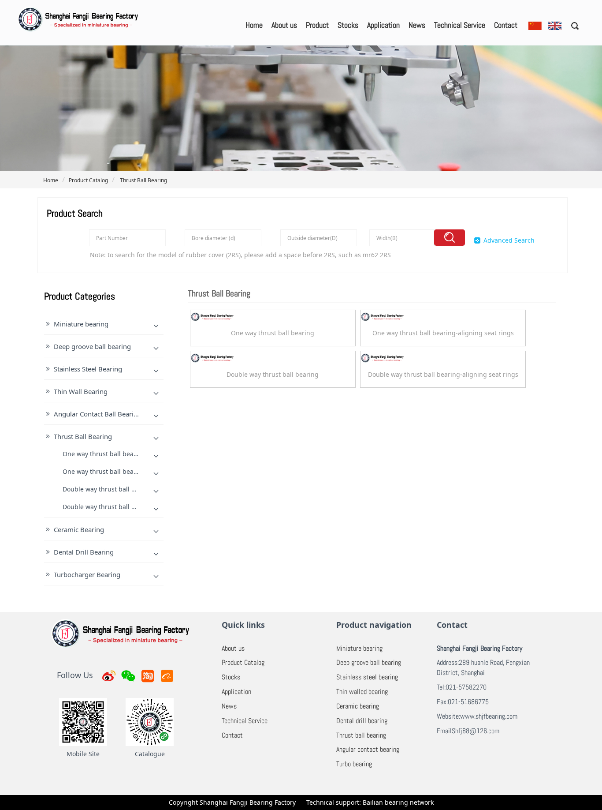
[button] (572, 25)
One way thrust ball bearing (104, 454)
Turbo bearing (354, 764)
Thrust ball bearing (361, 735)
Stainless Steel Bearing (88, 368)
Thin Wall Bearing (81, 391)
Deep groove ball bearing (92, 346)
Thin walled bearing (362, 691)
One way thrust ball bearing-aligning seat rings (133, 471)
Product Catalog (88, 180)
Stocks (348, 25)
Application (383, 25)
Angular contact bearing (367, 749)
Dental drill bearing (361, 720)
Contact (505, 25)
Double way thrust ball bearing (109, 489)
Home (254, 25)
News (417, 25)
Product (317, 25)
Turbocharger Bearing (87, 574)
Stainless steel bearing (367, 677)
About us (284, 25)
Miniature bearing (81, 323)
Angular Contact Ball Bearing (97, 413)
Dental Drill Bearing (84, 552)
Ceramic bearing (357, 706)
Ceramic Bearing (79, 529)
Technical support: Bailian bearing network (370, 802)
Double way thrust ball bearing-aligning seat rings (138, 506)
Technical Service (459, 25)
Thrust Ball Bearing (143, 180)
